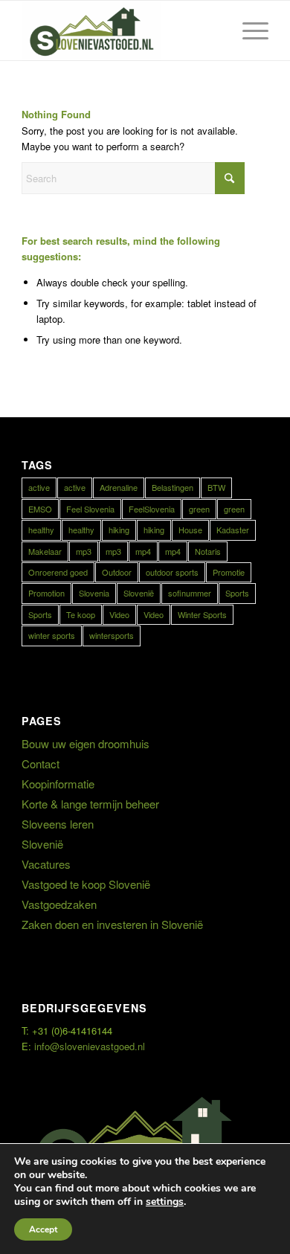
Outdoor (117, 572)
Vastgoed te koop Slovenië (86, 884)
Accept (43, 1229)
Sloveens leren (58, 824)
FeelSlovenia (152, 509)
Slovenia (94, 593)
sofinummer (189, 593)
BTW (216, 487)
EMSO (40, 509)
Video (119, 614)
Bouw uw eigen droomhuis (85, 743)
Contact (40, 763)
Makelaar (45, 551)
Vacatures (46, 864)
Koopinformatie (58, 783)
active (39, 487)
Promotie (229, 572)
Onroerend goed (58, 572)
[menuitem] (248, 30)
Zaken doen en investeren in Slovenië (112, 924)
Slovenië (138, 593)
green (199, 509)
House (190, 530)
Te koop (80, 614)
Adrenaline (119, 487)
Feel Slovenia (90, 509)
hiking (119, 530)
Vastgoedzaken (59, 904)
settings (165, 1202)
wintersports (111, 635)
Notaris (208, 551)
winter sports (51, 635)
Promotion (46, 593)
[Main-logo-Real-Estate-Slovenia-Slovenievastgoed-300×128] (120, 30)
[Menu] (248, 30)
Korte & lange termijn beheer (90, 803)
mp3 (83, 551)
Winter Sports (202, 614)
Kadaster (232, 530)
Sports (237, 593)
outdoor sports (172, 572)
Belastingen (172, 487)
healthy (41, 530)
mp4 (143, 551)
